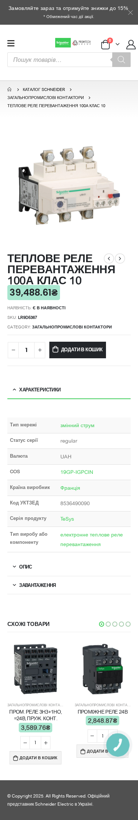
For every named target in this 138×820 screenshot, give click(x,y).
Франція (70, 488)
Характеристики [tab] (39, 390)
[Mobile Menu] (10, 43)
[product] (35, 669)
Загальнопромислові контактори (72, 327)
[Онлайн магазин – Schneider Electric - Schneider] (73, 42)
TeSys (67, 518)
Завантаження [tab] (37, 585)
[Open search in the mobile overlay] (69, 59)
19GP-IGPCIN (76, 472)
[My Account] (131, 44)
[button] (101, 624)
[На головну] (10, 89)
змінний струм (77, 425)
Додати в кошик (82, 349)
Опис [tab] (25, 567)
